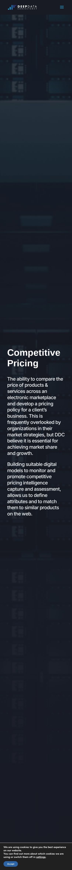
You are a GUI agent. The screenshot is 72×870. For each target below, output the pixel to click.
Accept (10, 863)
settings (41, 857)
